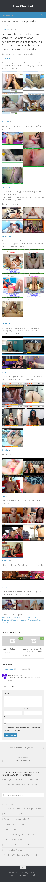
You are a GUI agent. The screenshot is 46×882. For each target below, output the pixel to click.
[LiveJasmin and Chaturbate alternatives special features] (33, 641)
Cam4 (4, 372)
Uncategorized (7, 15)
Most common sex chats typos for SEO (16, 819)
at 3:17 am (18, 675)
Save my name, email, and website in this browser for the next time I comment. (22, 729)
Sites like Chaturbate (8, 649)
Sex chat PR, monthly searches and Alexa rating (19, 845)
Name (6, 709)
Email (26, 709)
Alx (34, 875)
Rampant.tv (6, 561)
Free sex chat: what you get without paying (18, 824)
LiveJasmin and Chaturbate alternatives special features (22, 809)
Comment (8, 693)
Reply (10, 680)
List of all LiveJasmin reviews (13, 840)
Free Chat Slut (23, 6)
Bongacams (6, 122)
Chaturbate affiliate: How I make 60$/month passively (21, 785)
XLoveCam (5, 450)
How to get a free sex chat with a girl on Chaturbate (19, 617)
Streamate (6, 323)
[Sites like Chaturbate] (12, 641)
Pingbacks (25, 669)
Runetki (4, 587)
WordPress (22, 875)
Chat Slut (7, 29)
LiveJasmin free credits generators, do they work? (20, 834)
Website (6, 717)
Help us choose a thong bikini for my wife (17, 814)
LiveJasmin (6, 187)
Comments (10, 669)
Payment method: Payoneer (13, 850)
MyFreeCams (6, 236)
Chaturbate (6, 58)
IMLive (4, 496)
